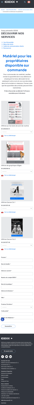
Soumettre (8, 326)
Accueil (3, 9)
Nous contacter (5, 383)
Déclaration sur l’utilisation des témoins (10, 393)
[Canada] (29, 2)
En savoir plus (8, 351)
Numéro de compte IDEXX (9, 277)
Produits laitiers (4, 377)
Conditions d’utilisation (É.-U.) (8, 387)
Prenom (3, 257)
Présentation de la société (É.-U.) (8, 368)
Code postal (5, 311)
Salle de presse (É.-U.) (6, 400)
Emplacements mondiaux (7, 385)
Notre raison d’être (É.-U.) (7, 366)
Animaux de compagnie (6, 373)
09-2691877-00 (5, 242)
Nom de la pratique (7, 284)
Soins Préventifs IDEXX (11, 9)
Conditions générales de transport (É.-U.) (10, 397)
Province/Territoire (7, 304)
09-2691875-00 (5, 205)
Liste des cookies (5, 395)
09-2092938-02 (5, 168)
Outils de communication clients (25, 9)
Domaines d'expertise (6, 371)
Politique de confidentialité (7, 391)
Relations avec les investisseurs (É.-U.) (10, 362)
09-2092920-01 (5, 129)
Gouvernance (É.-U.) (5, 364)
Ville (3, 297)
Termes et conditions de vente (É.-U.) (9, 389)
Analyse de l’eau (5, 381)
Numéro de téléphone (7, 317)
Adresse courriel (6, 270)
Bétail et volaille (4, 375)
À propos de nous (5, 360)
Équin (2, 379)
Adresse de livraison (7, 291)
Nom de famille (6, 264)
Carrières (3, 403)
